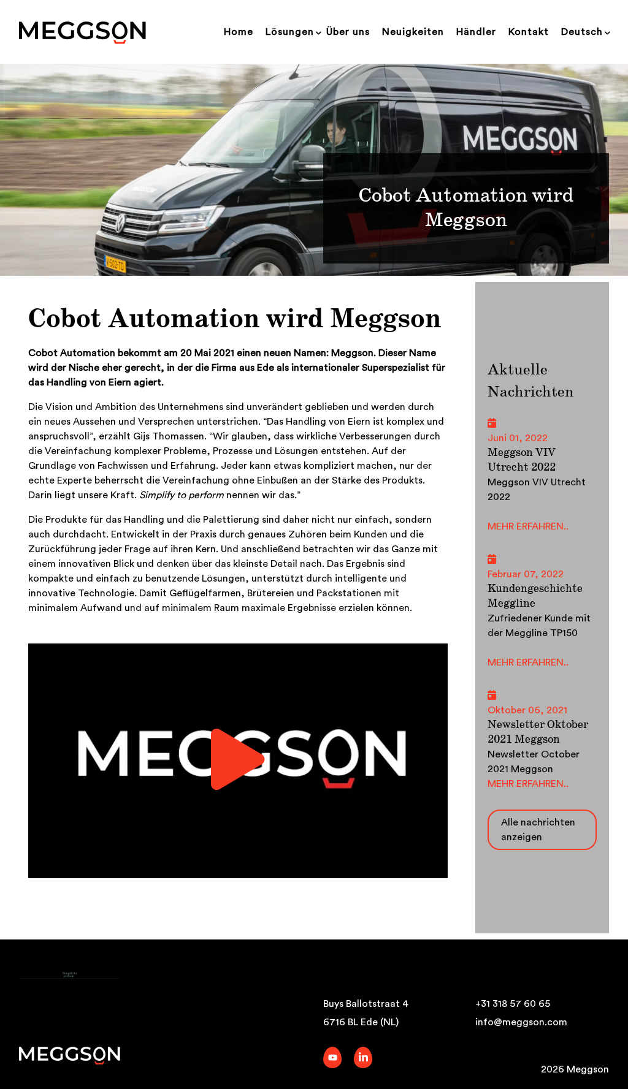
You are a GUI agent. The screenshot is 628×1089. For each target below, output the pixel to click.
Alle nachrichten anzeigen (538, 830)
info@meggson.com (521, 1022)
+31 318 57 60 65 (512, 1004)
